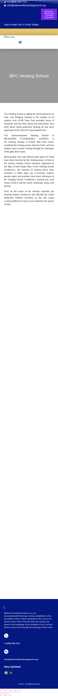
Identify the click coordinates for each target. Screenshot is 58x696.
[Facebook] (6, 673)
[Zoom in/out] (2, 691)
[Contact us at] (6, 651)
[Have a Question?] (6, 636)
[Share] (13, 691)
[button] (20, 42)
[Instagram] (11, 673)
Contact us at (9, 657)
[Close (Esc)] (18, 691)
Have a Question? (11, 641)
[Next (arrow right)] (7, 695)
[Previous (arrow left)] (2, 695)
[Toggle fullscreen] (7, 691)
